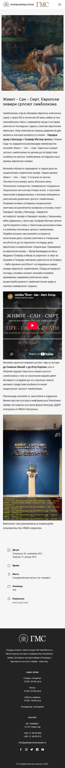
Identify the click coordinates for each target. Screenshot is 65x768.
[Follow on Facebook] (21, 749)
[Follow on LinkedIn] (37, 749)
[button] (59, 4)
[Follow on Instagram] (26, 749)
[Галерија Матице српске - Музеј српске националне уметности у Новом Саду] (19, 4)
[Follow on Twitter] (32, 749)
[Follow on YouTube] (42, 749)
